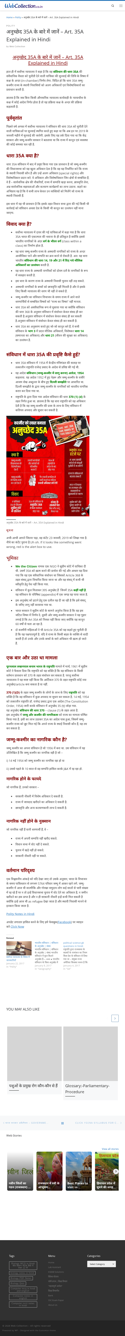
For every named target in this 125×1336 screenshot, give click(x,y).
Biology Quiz (18, 1283)
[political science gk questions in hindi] (77, 956)
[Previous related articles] (107, 1018)
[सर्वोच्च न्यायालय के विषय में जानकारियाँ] (19, 948)
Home (9, 17)
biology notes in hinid (22, 1273)
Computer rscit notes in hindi (23, 1304)
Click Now (17, 927)
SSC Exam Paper (56, 1300)
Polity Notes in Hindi (20, 914)
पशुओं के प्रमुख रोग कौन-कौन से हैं (33, 1085)
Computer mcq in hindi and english (23, 1289)
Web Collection (17, 46)
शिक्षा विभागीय (53, 1290)
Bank (50, 1295)
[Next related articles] (115, 1018)
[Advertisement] (62, 1217)
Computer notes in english (23, 1297)
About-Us (52, 1304)
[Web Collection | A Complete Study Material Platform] (22, 5)
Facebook (64, 922)
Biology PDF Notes (21, 1278)
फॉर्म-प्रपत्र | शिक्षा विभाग (57, 1281)
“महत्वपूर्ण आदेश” (55, 1286)
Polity (18, 17)
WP (16, 1330)
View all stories (110, 1148)
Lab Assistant (54, 1267)
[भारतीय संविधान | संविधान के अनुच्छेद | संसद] (49, 956)
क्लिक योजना (53, 1276)
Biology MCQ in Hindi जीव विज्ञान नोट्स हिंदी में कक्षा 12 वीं (23, 1265)
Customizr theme (47, 1330)
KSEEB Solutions (56, 1271)
